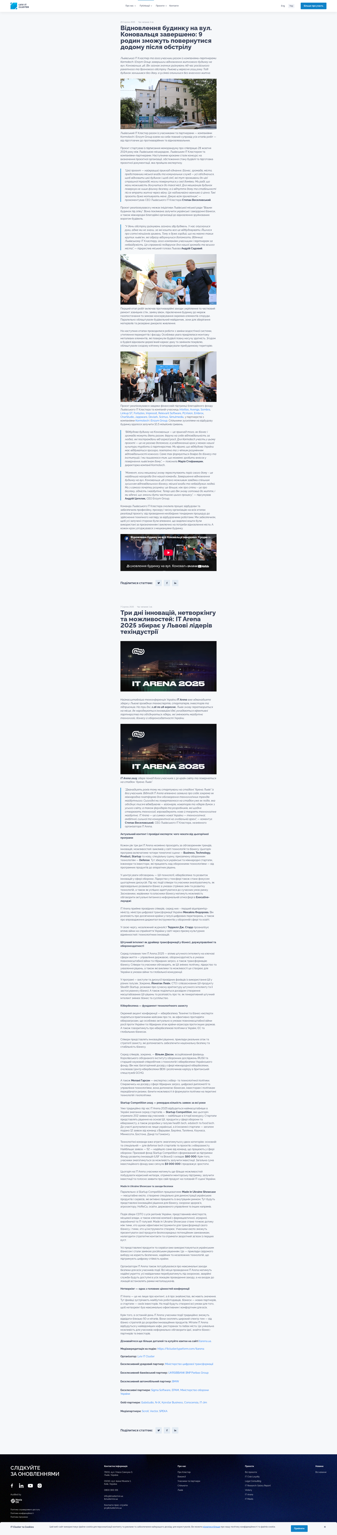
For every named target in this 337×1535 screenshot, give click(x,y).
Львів (180, 1490)
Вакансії (182, 1476)
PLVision (187, 413)
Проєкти (160, 5)
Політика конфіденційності (22, 1513)
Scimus (163, 416)
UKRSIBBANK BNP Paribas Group (188, 1372)
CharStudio (127, 416)
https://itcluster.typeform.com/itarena (180, 1348)
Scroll (145, 1411)
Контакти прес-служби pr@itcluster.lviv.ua (116, 1506)
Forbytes (139, 413)
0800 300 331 (111, 1490)
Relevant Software (169, 413)
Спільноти (183, 1485)
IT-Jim (203, 1402)
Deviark (153, 416)
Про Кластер (184, 1472)
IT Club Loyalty (252, 1476)
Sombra (205, 409)
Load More (168, 1448)
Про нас (129, 5)
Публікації (145, 5)
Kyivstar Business (172, 1402)
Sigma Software (160, 1390)
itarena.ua (205, 1341)
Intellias (184, 409)
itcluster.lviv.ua (111, 1499)
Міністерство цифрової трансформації (189, 1364)
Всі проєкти (251, 1472)
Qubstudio (147, 1402)
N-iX (157, 1402)
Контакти (174, 5)
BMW (175, 1381)
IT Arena (249, 1494)
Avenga (194, 409)
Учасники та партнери (189, 1481)
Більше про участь (313, 6)
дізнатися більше (211, 1527)
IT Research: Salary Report (258, 1485)
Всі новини (320, 1472)
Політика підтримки (19, 1517)
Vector (154, 1411)
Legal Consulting (253, 1481)
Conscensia (191, 1402)
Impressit (151, 413)
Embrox (198, 413)
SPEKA (163, 1411)
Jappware (141, 416)
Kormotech (142, 420)
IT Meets (249, 1499)
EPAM (175, 1390)
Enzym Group (159, 420)
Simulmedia (176, 416)
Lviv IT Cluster (146, 1356)
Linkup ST (126, 413)
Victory (248, 1490)
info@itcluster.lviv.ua (113, 1496)
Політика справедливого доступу (25, 1510)
